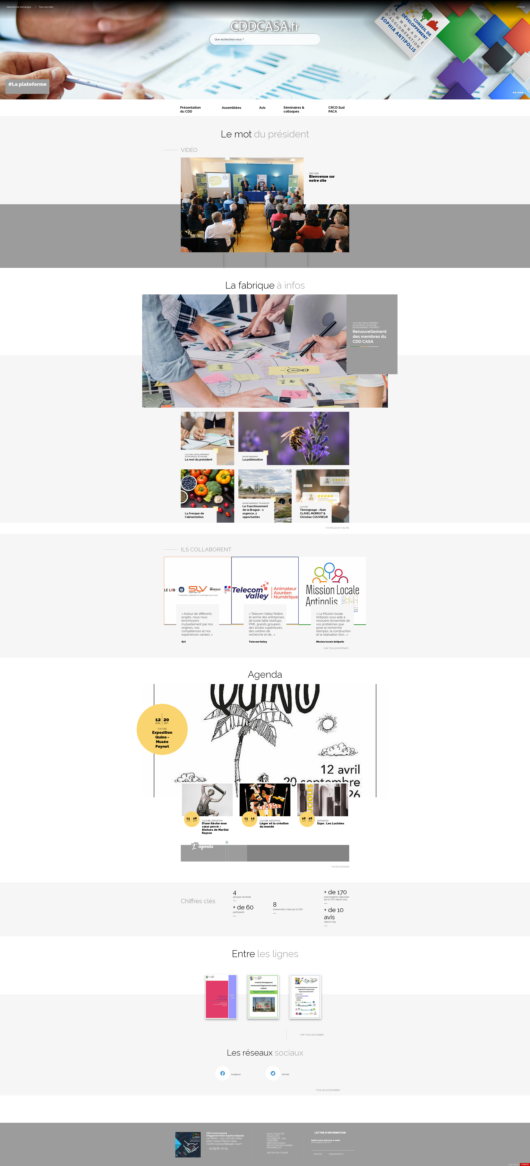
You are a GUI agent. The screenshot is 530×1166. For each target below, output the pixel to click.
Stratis (525, 1165)
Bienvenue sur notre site (322, 179)
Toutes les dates (340, 867)
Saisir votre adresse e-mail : (325, 1141)
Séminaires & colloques (293, 109)
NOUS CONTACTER (275, 1134)
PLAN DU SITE (273, 1136)
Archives (317, 1154)
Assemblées (231, 108)
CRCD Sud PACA (336, 109)
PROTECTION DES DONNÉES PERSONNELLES (280, 1146)
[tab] (513, 92)
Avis (262, 108)
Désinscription (336, 1154)
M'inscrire (352, 1147)
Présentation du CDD (190, 109)
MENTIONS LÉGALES (276, 1143)
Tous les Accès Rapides (328, 1090)
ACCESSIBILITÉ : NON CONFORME (276, 1139)
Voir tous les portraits (336, 648)
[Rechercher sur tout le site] (314, 39)
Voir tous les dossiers (312, 1035)
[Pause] (507, 92)
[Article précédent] (505, 92)
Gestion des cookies (277, 1153)
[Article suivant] (510, 92)
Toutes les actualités (337, 528)
